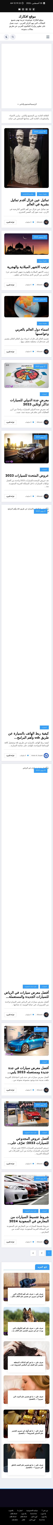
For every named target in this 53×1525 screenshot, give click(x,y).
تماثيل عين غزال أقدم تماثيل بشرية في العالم (30, 202)
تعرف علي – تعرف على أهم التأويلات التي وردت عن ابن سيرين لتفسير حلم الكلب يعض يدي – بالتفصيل (27, 1329)
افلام (23, 1520)
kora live (42, 1520)
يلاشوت (10, 1510)
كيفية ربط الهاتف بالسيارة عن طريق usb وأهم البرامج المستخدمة (28, 735)
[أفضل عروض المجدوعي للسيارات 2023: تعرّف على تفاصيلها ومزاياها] (26, 1114)
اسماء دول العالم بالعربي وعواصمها (32, 331)
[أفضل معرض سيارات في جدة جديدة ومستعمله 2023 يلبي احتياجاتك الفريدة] (26, 1040)
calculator (15, 1520)
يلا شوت (43, 1514)
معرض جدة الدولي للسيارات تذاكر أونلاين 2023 (29, 402)
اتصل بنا (19, 1510)
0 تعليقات (28, 222)
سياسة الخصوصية (32, 1510)
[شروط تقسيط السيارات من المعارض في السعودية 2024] (26, 1189)
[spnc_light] (6, 37)
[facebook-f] (33, 9)
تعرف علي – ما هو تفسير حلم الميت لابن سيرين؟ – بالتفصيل (28, 1397)
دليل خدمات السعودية (30, 986)
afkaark (40, 222)
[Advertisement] (26, 74)
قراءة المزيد (10, 222)
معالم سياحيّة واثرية (28, 194)
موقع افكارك (27, 16)
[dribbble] (26, 9)
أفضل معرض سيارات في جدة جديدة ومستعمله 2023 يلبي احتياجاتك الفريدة (28, 1070)
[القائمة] (48, 37)
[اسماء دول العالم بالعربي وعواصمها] (26, 306)
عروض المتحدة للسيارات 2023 (27, 475)
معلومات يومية (43, 194)
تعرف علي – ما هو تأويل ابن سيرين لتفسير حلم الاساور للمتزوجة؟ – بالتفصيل (27, 1432)
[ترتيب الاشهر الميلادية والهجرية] (26, 244)
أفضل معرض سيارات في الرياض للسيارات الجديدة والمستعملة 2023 (26, 995)
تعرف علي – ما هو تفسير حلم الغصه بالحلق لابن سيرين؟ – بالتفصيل (27, 1466)
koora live (33, 1514)
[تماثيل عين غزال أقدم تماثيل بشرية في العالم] (26, 158)
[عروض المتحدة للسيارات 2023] (26, 448)
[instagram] (23, 9)
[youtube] (19, 9)
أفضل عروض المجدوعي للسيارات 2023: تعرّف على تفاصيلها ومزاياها (29, 1141)
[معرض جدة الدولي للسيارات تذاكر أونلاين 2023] (26, 375)
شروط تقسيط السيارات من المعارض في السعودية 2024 (29, 1219)
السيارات (44, 394)
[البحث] (13, 37)
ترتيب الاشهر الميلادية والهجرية (28, 267)
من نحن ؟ (45, 1510)
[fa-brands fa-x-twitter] (30, 9)
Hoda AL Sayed (37, 755)
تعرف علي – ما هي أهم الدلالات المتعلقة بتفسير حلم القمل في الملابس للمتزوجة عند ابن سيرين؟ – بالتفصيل (27, 1363)
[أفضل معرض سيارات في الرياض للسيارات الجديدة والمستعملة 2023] (26, 873)
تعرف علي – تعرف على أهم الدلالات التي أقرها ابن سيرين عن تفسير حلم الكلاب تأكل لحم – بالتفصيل (27, 1295)
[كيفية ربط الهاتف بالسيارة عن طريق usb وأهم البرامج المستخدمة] (26, 614)
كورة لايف (34, 1517)
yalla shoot (13, 1514)
